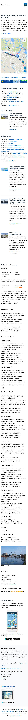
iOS (13, 634)
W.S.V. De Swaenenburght (14, 155)
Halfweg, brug (10, 95)
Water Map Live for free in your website (10, 668)
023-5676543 (12, 585)
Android (18, 634)
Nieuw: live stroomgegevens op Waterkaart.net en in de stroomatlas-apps (17, 168)
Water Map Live (19, 709)
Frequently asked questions (8, 686)
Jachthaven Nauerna (18, 157)
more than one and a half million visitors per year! (15, 712)
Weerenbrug (12, 105)
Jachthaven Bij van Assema (19, 153)
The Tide (18, 711)
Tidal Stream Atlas (10, 711)
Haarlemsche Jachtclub (13, 147)
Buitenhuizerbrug (14, 93)
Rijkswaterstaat (24, 72)
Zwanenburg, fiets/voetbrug (16, 101)
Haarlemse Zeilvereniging (14, 145)
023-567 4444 (18, 287)
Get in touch (3, 678)
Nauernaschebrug (12, 97)
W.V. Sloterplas (12, 141)
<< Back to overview (6, 33)
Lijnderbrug (13, 92)
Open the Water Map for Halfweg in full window (13, 77)
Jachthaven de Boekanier (15, 139)
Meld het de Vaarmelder (17, 591)
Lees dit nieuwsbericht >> (15, 189)
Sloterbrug (9, 99)
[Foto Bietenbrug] (13, 554)
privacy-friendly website (16, 715)
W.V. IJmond (12, 161)
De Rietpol (10, 143)
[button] (7, 53)
